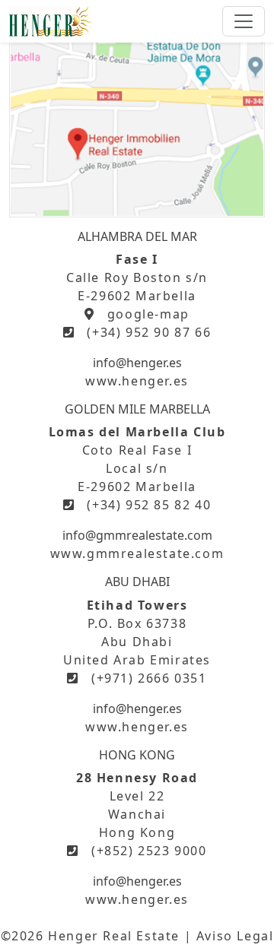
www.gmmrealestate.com (137, 553)
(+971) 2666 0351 (149, 678)
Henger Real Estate (114, 935)
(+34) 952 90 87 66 (149, 332)
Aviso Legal (235, 935)
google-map (148, 314)
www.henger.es (137, 380)
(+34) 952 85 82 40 (149, 504)
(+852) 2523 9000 (149, 850)
